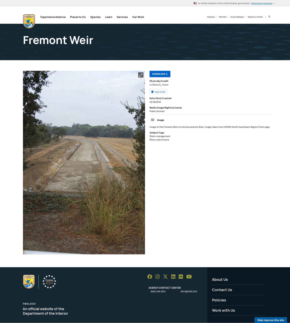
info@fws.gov (188, 291)
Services (122, 17)
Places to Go (78, 17)
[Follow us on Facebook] (150, 276)
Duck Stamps (237, 16)
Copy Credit (159, 91)
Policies (219, 299)
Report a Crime (255, 16)
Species (95, 17)
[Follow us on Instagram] (158, 276)
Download (159, 73)
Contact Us (222, 289)
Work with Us (223, 310)
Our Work (138, 17)
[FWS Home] (29, 21)
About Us (220, 279)
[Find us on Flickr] (182, 276)
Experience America (53, 17)
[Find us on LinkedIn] (174, 276)
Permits (222, 16)
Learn (108, 17)
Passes (211, 16)
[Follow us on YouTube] (190, 276)
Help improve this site (271, 320)
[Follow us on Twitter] (166, 276)
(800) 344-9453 (158, 291)
